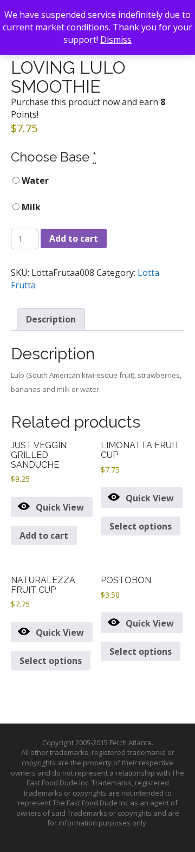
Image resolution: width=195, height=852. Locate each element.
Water (34, 180)
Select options (140, 526)
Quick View (60, 507)
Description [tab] (51, 319)
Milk (30, 207)
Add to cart (73, 238)
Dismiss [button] (116, 40)
